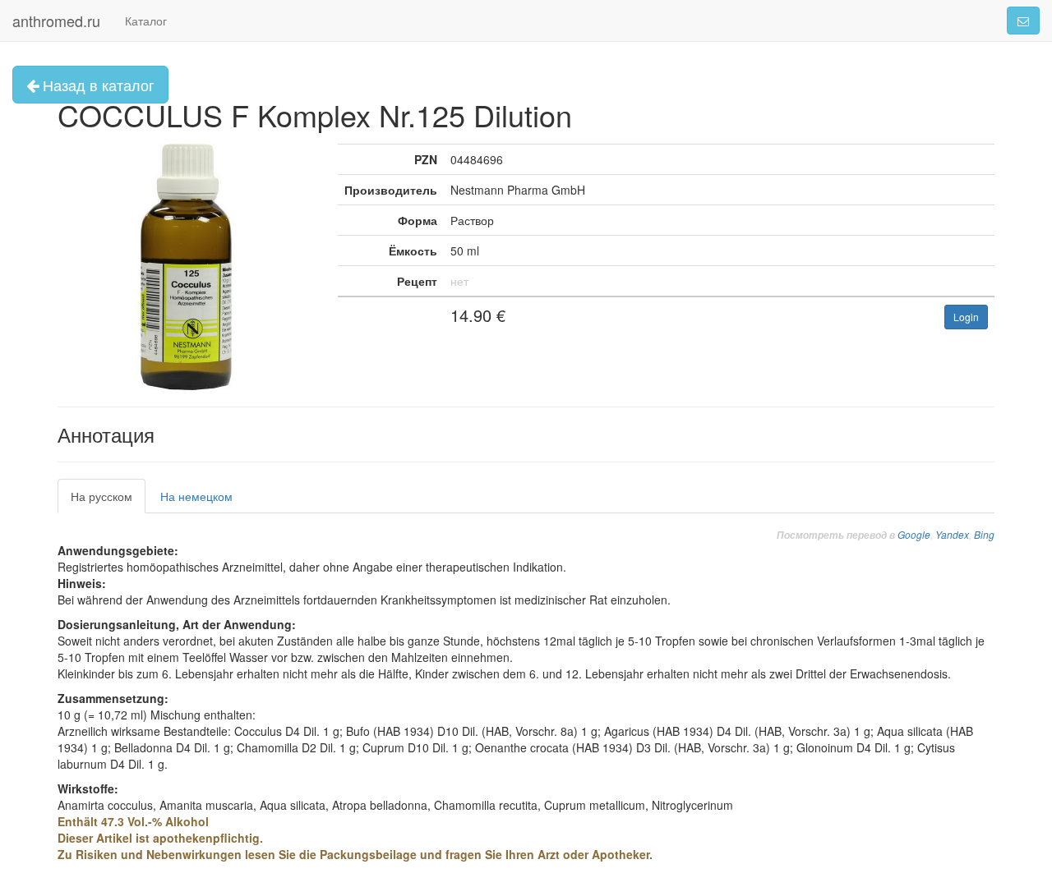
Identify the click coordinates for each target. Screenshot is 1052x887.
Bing (984, 534)
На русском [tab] (101, 496)
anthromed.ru (56, 20)
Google (913, 534)
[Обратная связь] (1023, 20)
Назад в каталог (97, 84)
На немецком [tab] (196, 496)
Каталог (146, 20)
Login (966, 317)
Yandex (952, 534)
